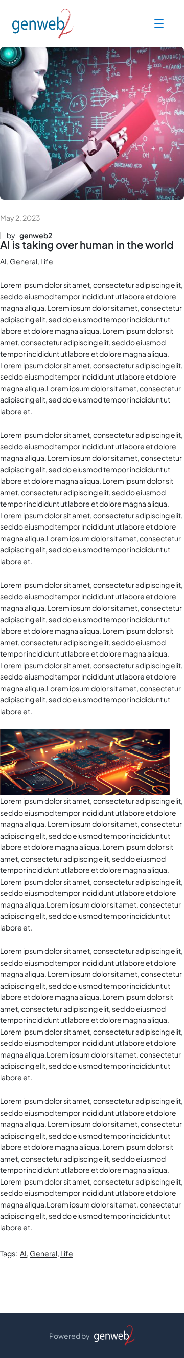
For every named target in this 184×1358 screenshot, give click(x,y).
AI (3, 261)
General (23, 261)
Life (46, 261)
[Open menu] (159, 23)
